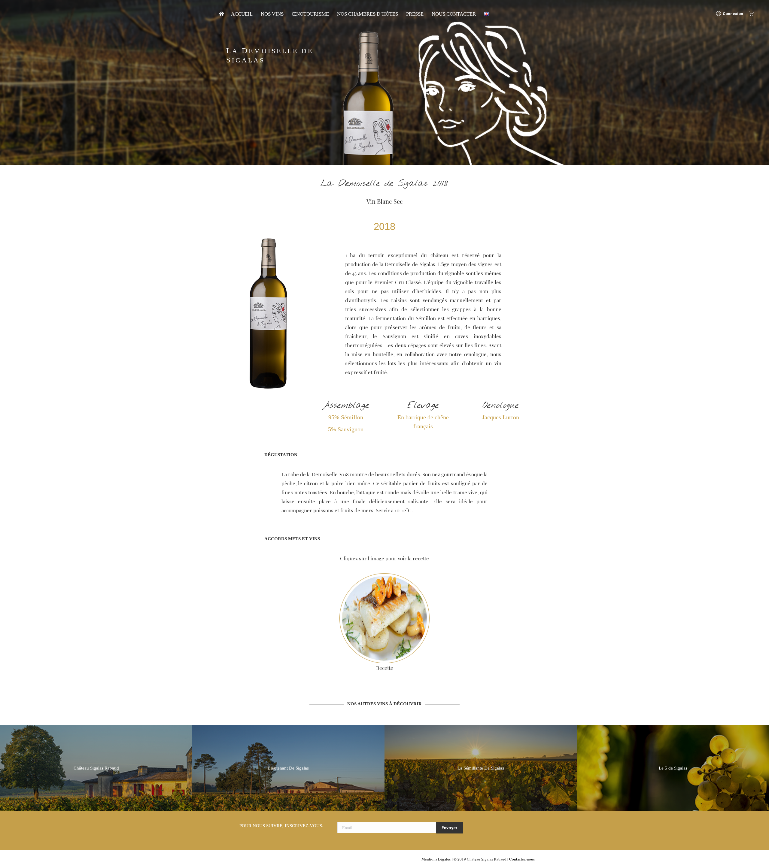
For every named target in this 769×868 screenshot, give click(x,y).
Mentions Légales (436, 859)
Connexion (733, 13)
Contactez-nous (522, 859)
